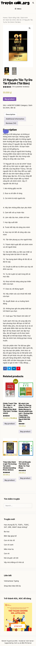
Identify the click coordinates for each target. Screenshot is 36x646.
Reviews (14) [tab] (11, 123)
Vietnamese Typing (11, 581)
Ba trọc (6, 532)
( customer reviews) (20, 87)
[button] (29, 28)
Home (5, 18)
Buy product (10, 99)
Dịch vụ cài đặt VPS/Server (23, 643)
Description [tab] (10, 114)
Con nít (6, 553)
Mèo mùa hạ (9, 549)
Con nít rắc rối (9, 540)
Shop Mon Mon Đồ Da (12, 586)
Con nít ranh (8, 545)
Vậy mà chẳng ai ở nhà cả (14, 562)
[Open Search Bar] (33, 3)
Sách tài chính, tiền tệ (13, 20)
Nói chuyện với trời (11, 558)
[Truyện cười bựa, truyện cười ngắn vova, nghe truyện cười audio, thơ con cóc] (15, 3)
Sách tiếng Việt (14, 18)
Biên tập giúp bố (10, 536)
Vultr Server (30, 641)
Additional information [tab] (15, 119)
